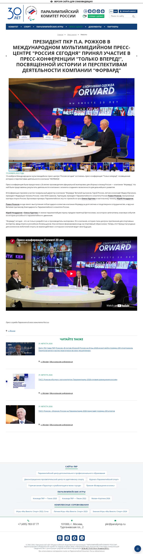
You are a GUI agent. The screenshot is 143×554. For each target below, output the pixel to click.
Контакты (14, 32)
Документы (95, 26)
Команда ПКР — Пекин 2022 (74, 498)
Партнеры (112, 26)
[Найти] (133, 16)
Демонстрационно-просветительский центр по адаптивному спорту (54, 479)
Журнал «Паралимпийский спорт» (104, 479)
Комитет (13, 26)
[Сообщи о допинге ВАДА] (84, 16)
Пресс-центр (76, 26)
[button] (132, 80)
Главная (60, 34)
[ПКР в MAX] (98, 11)
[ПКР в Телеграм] (102, 11)
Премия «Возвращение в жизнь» (100, 485)
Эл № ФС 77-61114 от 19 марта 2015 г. (95, 548)
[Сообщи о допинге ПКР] (95, 16)
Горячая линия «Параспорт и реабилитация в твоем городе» (54, 485)
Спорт (27, 26)
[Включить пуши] (137, 548)
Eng (115, 11)
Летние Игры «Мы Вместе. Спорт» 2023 (70, 511)
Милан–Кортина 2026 (100, 498)
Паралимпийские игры (49, 26)
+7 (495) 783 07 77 (28, 524)
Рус (111, 11)
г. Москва (11, 331)
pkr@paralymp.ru (115, 524)
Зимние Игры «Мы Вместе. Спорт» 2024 (110, 511)
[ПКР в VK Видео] (94, 11)
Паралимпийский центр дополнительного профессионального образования (71, 473)
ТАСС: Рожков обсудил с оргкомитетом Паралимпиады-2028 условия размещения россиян (78, 379)
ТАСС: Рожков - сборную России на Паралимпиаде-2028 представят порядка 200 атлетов (77, 411)
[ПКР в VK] (89, 11)
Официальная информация (61, 361)
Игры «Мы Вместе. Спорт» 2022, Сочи (32, 511)
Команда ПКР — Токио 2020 (45, 498)
